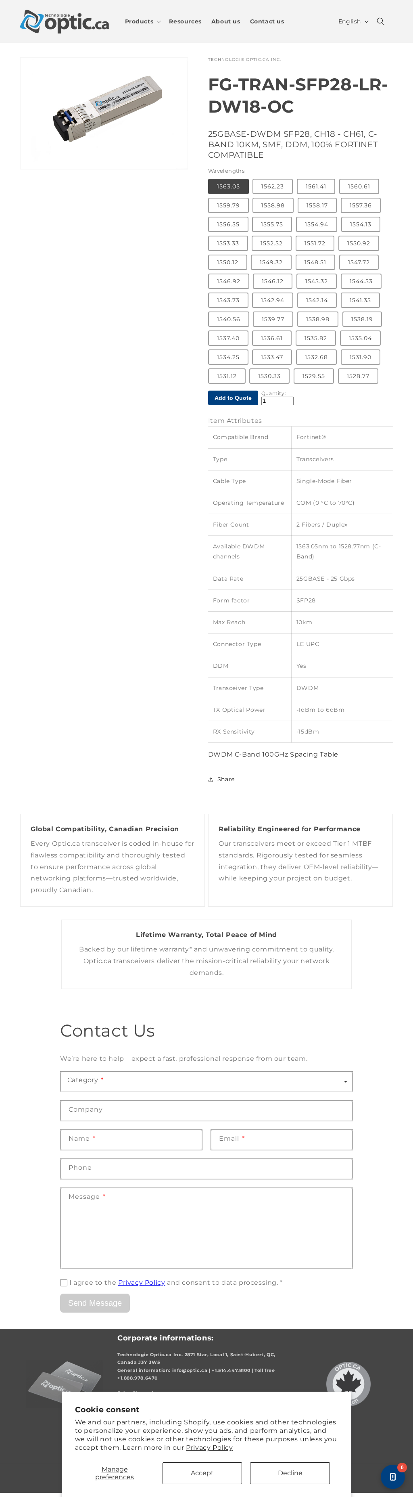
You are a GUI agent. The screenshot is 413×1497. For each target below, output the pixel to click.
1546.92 (228, 281)
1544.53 (361, 281)
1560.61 (359, 186)
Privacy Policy (209, 1447)
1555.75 (272, 224)
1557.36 (361, 205)
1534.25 (228, 357)
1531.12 (227, 376)
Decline (290, 1473)
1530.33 (269, 376)
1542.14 (317, 300)
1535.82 (316, 338)
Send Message (95, 1302)
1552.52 (272, 243)
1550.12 (227, 262)
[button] (142, 21)
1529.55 (313, 376)
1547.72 (359, 262)
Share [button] (226, 779)
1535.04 (360, 338)
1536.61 (272, 338)
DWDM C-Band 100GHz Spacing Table (273, 754)
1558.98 (273, 205)
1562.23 (272, 186)
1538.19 (362, 319)
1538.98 (318, 319)
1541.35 (360, 300)
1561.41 (316, 186)
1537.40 (228, 338)
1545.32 (316, 281)
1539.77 (273, 319)
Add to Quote (233, 398)
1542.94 (272, 300)
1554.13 (360, 224)
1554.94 (316, 224)
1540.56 (228, 319)
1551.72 (315, 243)
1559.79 (228, 205)
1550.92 (358, 243)
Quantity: (273, 393)
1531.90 (360, 357)
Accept (202, 1473)
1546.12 (273, 281)
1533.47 (272, 357)
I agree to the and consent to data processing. (176, 1282)
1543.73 (228, 300)
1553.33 (228, 243)
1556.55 (228, 224)
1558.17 (317, 205)
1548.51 (315, 262)
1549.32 (271, 262)
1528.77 (358, 376)
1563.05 (228, 186)
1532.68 (316, 357)
